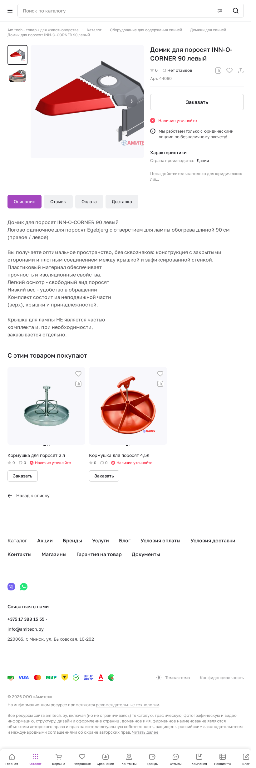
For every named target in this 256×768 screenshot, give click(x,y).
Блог (124, 540)
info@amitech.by (25, 629)
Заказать (197, 102)
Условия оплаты (160, 540)
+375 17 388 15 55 (25, 619)
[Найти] (236, 10)
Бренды (72, 540)
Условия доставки (212, 540)
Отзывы (58, 201)
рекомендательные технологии (127, 704)
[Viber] (11, 586)
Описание (24, 201)
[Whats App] (23, 586)
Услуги (100, 540)
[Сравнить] (218, 70)
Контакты (19, 554)
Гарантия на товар (99, 554)
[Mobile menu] (10, 10)
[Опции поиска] (220, 10)
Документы (146, 554)
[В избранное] (229, 70)
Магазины (54, 554)
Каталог (17, 540)
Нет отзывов (179, 70)
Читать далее (145, 732)
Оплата (89, 201)
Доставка (122, 201)
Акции (45, 540)
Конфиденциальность (222, 677)
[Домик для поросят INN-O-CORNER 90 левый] (87, 101)
